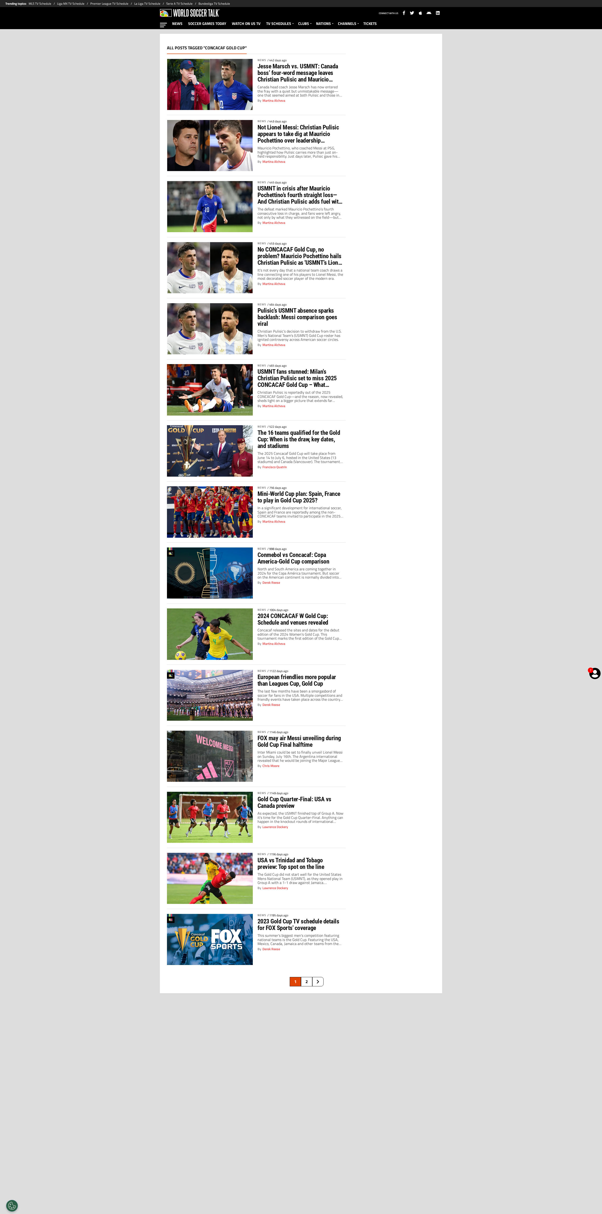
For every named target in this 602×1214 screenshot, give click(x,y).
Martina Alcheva (273, 100)
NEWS (177, 23)
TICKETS (370, 23)
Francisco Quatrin (274, 467)
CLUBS (303, 23)
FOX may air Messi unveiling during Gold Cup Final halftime (299, 741)
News (261, 60)
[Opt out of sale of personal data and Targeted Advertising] (12, 1206)
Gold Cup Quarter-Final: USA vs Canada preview (294, 802)
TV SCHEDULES (278, 23)
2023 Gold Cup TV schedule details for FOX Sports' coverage (298, 924)
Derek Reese (271, 582)
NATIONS (323, 23)
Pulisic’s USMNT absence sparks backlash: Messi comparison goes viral (297, 317)
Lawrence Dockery (275, 826)
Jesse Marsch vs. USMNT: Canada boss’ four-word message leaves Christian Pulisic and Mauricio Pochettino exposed (297, 73)
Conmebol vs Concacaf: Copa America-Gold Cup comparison (293, 558)
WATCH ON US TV (246, 23)
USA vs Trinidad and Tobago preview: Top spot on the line (290, 863)
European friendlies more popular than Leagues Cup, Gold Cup (296, 680)
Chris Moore (270, 765)
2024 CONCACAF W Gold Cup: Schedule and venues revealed (292, 619)
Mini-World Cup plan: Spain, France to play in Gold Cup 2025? (298, 497)
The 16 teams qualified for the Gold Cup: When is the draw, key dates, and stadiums (298, 439)
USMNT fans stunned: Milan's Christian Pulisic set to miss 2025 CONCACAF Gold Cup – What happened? (297, 378)
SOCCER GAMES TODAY (207, 23)
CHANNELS (347, 23)
